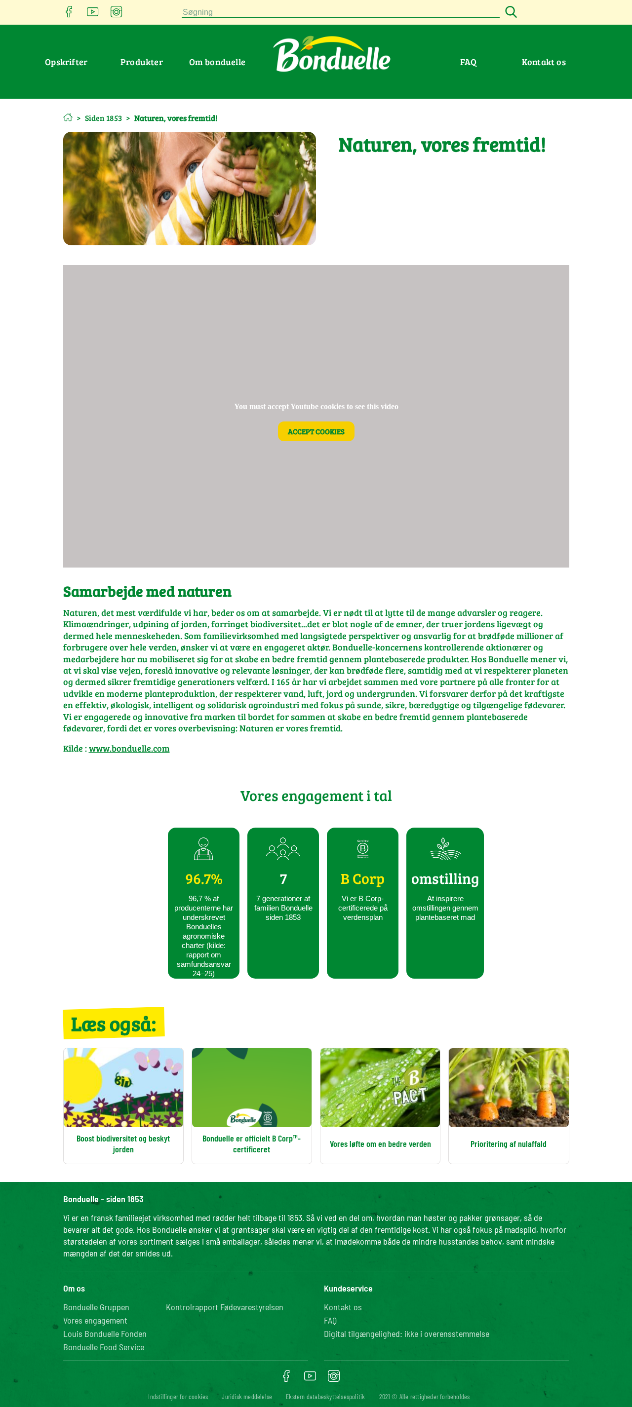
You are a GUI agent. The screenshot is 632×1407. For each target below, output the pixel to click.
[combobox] (341, 12)
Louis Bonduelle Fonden (105, 1333)
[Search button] (509, 12)
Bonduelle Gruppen (96, 1306)
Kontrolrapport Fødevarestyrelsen (224, 1306)
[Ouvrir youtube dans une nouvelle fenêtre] (93, 14)
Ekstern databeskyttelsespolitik (325, 1396)
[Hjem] (68, 117)
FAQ (468, 62)
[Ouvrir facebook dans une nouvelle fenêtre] (69, 14)
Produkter (141, 62)
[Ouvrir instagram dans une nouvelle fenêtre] (116, 14)
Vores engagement (95, 1320)
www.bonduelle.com (129, 748)
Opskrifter (66, 62)
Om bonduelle (217, 62)
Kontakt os (544, 62)
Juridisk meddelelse (247, 1396)
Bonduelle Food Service (103, 1346)
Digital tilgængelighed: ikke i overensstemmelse (406, 1333)
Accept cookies (316, 431)
